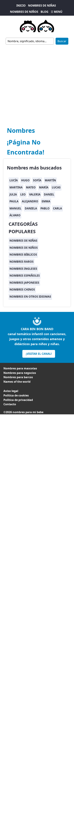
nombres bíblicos (23, 254)
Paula (13, 201)
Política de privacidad (18, 400)
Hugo (25, 180)
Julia (13, 194)
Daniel (49, 194)
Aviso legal (10, 391)
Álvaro (14, 215)
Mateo (31, 187)
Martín (50, 180)
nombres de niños (23, 248)
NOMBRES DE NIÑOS (24, 12)
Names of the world (16, 382)
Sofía (37, 180)
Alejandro (30, 201)
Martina (16, 187)
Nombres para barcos (18, 377)
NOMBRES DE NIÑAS (42, 5)
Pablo (45, 208)
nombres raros (21, 261)
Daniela (31, 208)
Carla (57, 208)
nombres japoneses (24, 283)
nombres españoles (24, 275)
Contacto (9, 404)
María (43, 187)
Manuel (15, 208)
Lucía (13, 180)
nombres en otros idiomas (30, 296)
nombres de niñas (23, 240)
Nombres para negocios (19, 373)
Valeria (34, 194)
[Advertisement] (37, 83)
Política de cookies (16, 395)
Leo (23, 194)
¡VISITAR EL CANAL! (39, 354)
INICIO (21, 5)
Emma (46, 201)
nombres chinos (22, 289)
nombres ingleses (23, 269)
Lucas (56, 187)
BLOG (44, 12)
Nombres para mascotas (20, 368)
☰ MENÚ (56, 12)
